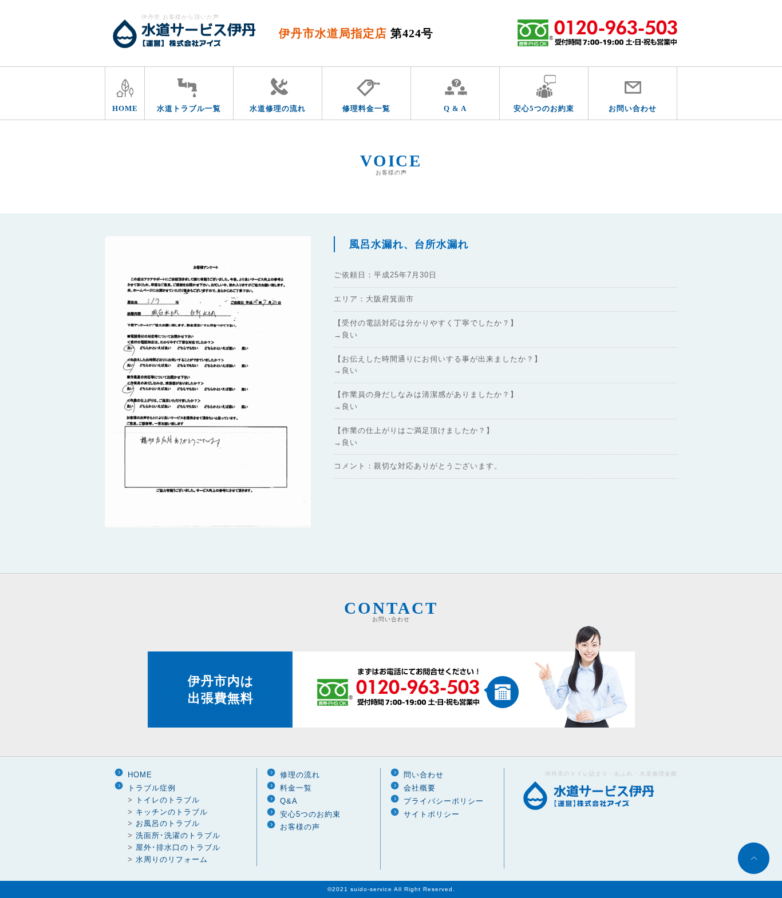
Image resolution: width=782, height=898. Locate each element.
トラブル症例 (152, 788)
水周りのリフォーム (172, 859)
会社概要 (420, 788)
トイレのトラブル (168, 800)
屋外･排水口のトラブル (178, 847)
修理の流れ (300, 774)
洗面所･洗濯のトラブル (178, 835)
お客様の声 (300, 826)
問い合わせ (424, 774)
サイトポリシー (432, 814)
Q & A (455, 108)
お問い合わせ (633, 108)
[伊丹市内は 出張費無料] (391, 725)
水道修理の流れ (278, 108)
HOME (125, 108)
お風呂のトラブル (168, 823)
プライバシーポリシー (444, 801)
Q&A (289, 801)
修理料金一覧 (366, 108)
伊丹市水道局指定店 (356, 33)
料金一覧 (296, 788)
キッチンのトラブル (172, 812)
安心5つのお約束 (544, 108)
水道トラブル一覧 (189, 108)
